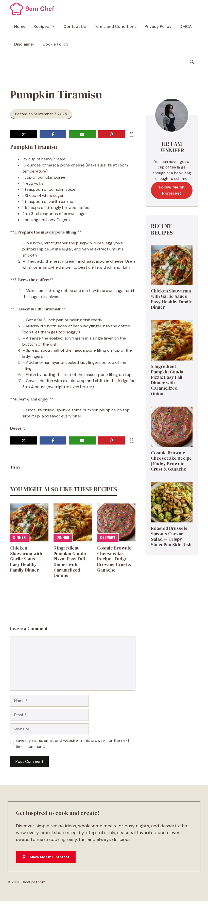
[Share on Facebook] (53, 134)
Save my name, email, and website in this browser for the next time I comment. (72, 743)
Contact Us (74, 26)
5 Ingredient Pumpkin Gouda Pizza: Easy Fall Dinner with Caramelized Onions (70, 561)
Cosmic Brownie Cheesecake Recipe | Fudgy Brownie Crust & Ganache (114, 559)
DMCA (186, 26)
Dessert (107, 537)
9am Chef (39, 9)
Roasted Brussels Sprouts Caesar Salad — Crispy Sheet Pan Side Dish (171, 536)
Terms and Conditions (115, 26)
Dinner (19, 537)
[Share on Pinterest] (111, 134)
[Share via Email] (82, 134)
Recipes (41, 26)
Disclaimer (24, 44)
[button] (192, 62)
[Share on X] (23, 134)
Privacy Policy (158, 26)
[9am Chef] (16, 9)
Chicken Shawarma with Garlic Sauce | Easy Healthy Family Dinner (26, 559)
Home (19, 26)
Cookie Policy (55, 44)
